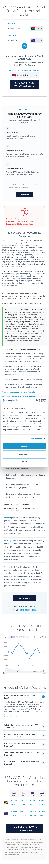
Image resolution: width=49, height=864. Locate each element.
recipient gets (13, 36)
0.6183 (33, 811)
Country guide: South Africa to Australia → (19, 392)
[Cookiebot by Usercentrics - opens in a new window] (35, 400)
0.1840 (42, 800)
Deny (24, 462)
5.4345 (42, 804)
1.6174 (33, 815)
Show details (36, 439)
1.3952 (23, 815)
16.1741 (23, 804)
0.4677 (42, 815)
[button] (24, 598)
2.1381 (42, 811)
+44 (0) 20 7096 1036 (27, 610)
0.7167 (23, 811)
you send (10, 24)
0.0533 (33, 800)
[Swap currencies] (24, 46)
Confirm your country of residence (24, 70)
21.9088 (14, 804)
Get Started (24, 195)
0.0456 (14, 800)
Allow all (24, 446)
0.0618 (24, 800)
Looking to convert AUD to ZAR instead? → (20, 396)
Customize (23, 454)
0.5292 (14, 811)
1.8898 (14, 815)
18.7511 (33, 804)
